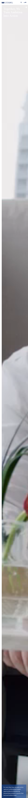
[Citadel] (7, 2)
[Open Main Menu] (25, 2)
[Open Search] (21, 2)
